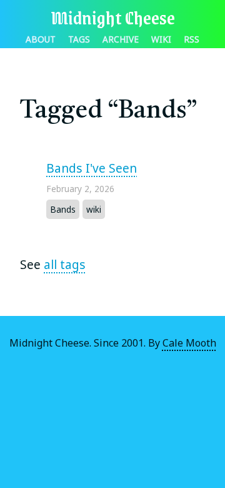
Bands (63, 209)
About (41, 39)
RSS (191, 39)
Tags (79, 39)
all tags (65, 264)
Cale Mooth (189, 343)
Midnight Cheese (113, 17)
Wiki (161, 39)
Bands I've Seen (91, 168)
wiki (93, 209)
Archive (120, 39)
